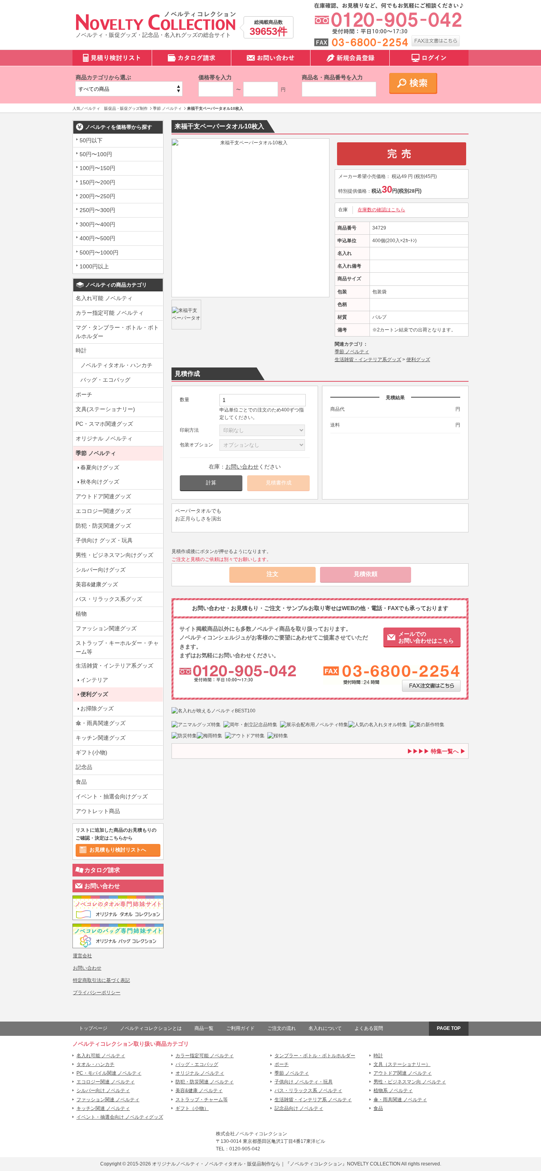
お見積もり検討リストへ (118, 850)
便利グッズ (94, 694)
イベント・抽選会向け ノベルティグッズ (119, 1117)
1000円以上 (94, 266)
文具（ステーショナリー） (402, 1064)
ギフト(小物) (91, 752)
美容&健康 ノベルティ (199, 1090)
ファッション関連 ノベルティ (107, 1099)
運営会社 (82, 956)
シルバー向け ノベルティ (103, 1090)
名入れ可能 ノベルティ (104, 298)
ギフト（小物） (192, 1108)
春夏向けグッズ (99, 467)
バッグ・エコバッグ (105, 380)
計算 (211, 483)
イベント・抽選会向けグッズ (112, 796)
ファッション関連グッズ (106, 628)
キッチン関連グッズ (101, 738)
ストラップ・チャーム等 (201, 1099)
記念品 (84, 767)
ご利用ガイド (240, 1028)
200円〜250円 (97, 196)
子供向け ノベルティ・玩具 (303, 1082)
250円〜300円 (97, 210)
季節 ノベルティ (96, 453)
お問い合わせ (102, 885)
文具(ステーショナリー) (105, 409)
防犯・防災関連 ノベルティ (204, 1082)
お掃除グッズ (97, 708)
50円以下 (91, 140)
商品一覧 (203, 1028)
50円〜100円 (96, 154)
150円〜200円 (97, 182)
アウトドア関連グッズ (103, 496)
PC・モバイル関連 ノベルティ (108, 1073)
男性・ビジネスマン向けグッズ (114, 555)
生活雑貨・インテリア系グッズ (114, 665)
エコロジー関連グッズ (103, 511)
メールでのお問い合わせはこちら (426, 637)
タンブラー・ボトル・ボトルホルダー (314, 1055)
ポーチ (84, 394)
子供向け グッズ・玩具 (104, 540)
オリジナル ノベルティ (104, 438)
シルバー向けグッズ (101, 569)
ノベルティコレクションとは (151, 1028)
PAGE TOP (449, 1028)
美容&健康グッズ (97, 584)
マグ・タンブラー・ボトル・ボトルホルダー (117, 331)
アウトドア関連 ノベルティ (402, 1073)
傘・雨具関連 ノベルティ (400, 1099)
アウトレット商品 (98, 811)
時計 (81, 350)
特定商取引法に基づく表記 (101, 980)
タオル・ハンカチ (95, 1064)
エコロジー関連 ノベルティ (105, 1082)
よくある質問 (368, 1028)
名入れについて (325, 1028)
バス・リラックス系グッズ (109, 599)
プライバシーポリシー (96, 992)
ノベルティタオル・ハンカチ (116, 365)
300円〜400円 (97, 224)
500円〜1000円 (99, 252)
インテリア (94, 680)
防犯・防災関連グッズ (103, 525)
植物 (81, 613)
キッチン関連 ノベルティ (103, 1108)
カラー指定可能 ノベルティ (110, 313)
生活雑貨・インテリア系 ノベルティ (313, 1099)
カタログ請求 (102, 870)
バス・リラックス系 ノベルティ (308, 1090)
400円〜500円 (97, 238)
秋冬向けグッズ (99, 481)
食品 (81, 782)
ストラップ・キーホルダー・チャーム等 (117, 647)
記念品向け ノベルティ (298, 1108)
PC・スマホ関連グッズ (104, 424)
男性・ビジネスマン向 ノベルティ (409, 1082)
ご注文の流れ (281, 1028)
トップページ (93, 1028)
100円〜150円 (97, 168)
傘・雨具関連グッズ (101, 723)
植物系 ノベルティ (393, 1090)
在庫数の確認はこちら (381, 209)
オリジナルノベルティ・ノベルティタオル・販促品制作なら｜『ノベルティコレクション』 (249, 1164)
